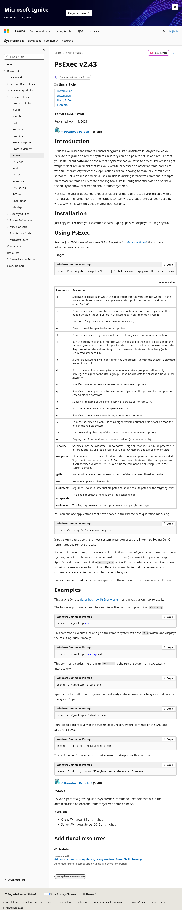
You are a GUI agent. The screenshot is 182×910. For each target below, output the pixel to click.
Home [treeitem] (10, 64)
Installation (64, 95)
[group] (115, 271)
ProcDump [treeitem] (19, 136)
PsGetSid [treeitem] (18, 162)
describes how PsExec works (99, 599)
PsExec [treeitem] (17, 155)
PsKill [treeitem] (16, 168)
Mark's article (135, 242)
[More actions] (173, 53)
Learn (58, 52)
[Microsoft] (6, 31)
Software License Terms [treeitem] (21, 259)
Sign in (173, 31)
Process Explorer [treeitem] (23, 142)
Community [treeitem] (14, 246)
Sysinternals (73, 52)
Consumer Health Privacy (107, 902)
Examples (63, 105)
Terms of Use (137, 902)
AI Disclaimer (11, 902)
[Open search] (164, 31)
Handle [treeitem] (17, 116)
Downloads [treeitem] (16, 77)
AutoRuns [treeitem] (18, 110)
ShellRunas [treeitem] (19, 201)
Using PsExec (65, 100)
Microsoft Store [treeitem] (19, 240)
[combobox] (24, 57)
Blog (50, 902)
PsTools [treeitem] (17, 194)
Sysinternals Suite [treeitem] (20, 233)
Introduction (64, 90)
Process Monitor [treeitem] (22, 149)
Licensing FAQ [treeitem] (15, 265)
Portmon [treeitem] (18, 129)
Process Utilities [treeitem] (22, 103)
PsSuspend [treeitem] (19, 188)
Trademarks (156, 902)
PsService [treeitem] (18, 181)
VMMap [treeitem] (17, 207)
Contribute (66, 902)
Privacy (81, 902)
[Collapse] (44, 50)
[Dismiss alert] (175, 7)
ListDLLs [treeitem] (17, 123)
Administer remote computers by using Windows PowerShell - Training (98, 859)
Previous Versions (33, 902)
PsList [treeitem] (16, 175)
